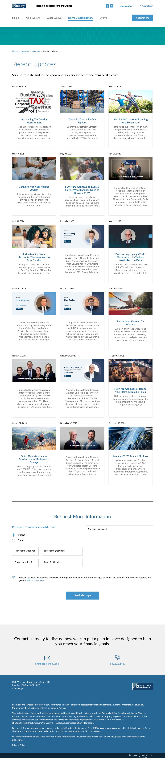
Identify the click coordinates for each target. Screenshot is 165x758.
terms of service (35, 580)
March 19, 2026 (115, 221)
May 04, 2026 (66, 154)
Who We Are (32, 18)
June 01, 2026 (115, 87)
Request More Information (82, 516)
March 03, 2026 (115, 289)
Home (15, 18)
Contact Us (142, 17)
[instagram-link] (111, 5)
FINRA (24, 685)
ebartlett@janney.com (47, 664)
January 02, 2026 (19, 423)
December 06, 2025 (117, 423)
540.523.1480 (117, 664)
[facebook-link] (107, 5)
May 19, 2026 (18, 154)
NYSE (32, 685)
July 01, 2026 (66, 87)
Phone (21, 535)
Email (21, 540)
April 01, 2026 (18, 221)
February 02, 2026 (116, 356)
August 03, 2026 (19, 87)
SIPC (38, 685)
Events (103, 18)
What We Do (54, 18)
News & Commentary (80, 18)
